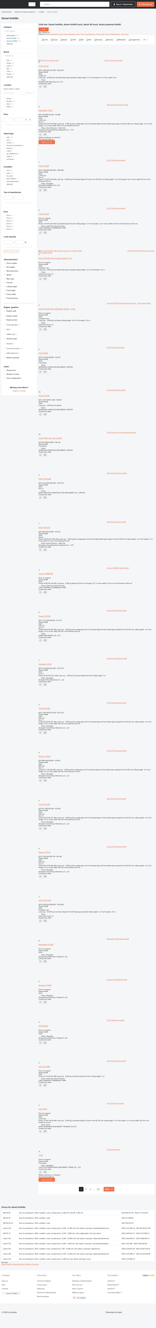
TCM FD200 (44, 166)
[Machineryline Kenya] (14, 4)
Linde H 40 (7, 1259)
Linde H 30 (7, 1228)
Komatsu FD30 (45, 664)
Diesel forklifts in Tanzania (29, 1264)
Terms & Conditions (44, 1281)
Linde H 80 (7, 1254)
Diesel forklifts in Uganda (10, 1264)
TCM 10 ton (44, 66)
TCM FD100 (44, 214)
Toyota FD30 (44, 396)
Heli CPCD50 (44, 1067)
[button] (41, 87)
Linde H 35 (7, 1244)
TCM (41, 1155)
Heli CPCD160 (45, 479)
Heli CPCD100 (45, 900)
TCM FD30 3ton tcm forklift (50, 438)
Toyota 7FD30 (44, 616)
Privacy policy (42, 1285)
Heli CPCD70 (44, 528)
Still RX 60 (6, 1213)
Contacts (5, 1289)
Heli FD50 (43, 1109)
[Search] (42, 4)
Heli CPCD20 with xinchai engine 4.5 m (55, 258)
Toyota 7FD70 (44, 852)
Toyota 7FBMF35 (46, 574)
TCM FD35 (43, 353)
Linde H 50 (7, 1249)
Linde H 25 (7, 1238)
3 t (17, 251)
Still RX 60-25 (8, 1223)
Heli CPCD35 (44, 804)
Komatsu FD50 (45, 985)
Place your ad (47, 142)
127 (98, 1189)
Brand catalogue (43, 1296)
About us (5, 1281)
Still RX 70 (6, 1233)
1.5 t (6, 251)
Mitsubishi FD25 (45, 110)
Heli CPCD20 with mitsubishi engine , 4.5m (57, 309)
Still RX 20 (6, 1218)
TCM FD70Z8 (44, 709)
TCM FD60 (43, 1026)
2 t (12, 251)
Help (3, 1285)
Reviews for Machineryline (46, 1292)
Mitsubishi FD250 (46, 945)
